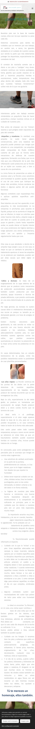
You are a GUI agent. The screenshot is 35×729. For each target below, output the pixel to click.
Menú (32, 8)
